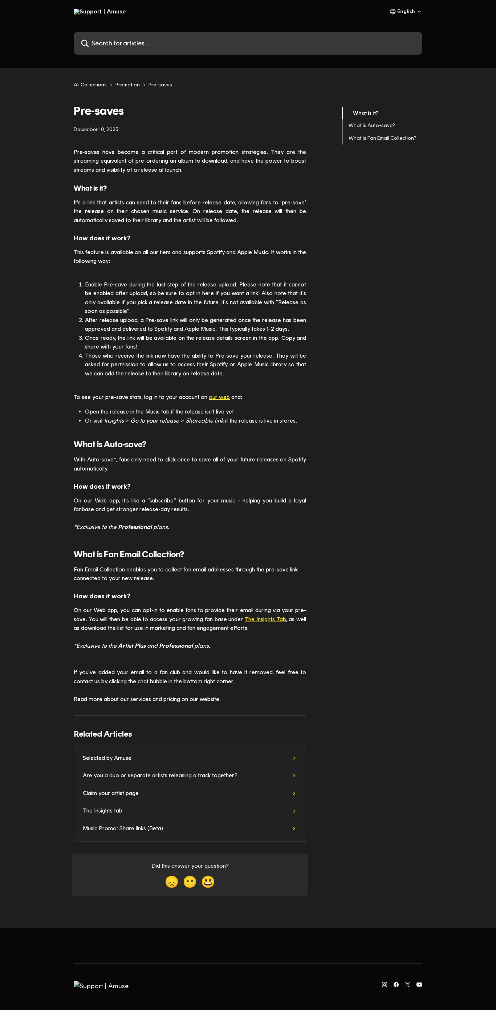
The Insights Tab (265, 619)
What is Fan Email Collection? (382, 138)
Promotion (127, 85)
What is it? (365, 113)
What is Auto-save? (372, 125)
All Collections (90, 85)
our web (219, 397)
